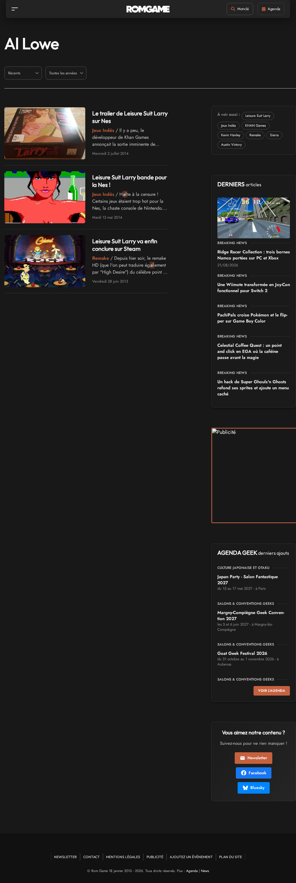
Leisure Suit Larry (257, 115)
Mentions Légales (123, 857)
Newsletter (257, 758)
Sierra (274, 135)
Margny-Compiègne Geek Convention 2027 (250, 615)
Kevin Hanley (230, 135)
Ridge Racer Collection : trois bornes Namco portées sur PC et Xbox (253, 255)
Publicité (155, 857)
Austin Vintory (231, 144)
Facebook (257, 773)
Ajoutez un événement (191, 857)
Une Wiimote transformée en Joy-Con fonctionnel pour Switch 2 (253, 287)
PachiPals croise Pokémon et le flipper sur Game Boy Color (252, 318)
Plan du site (230, 857)
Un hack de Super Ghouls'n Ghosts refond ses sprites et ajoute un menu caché (253, 388)
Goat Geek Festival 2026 (242, 653)
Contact (91, 857)
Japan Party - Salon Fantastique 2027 (247, 580)
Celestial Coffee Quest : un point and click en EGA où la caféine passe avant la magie (249, 351)
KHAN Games (255, 125)
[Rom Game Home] (148, 9)
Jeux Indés (228, 125)
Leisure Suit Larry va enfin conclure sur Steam (124, 244)
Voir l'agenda (271, 690)
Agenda (192, 870)
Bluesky (257, 787)
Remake (255, 135)
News (205, 870)
